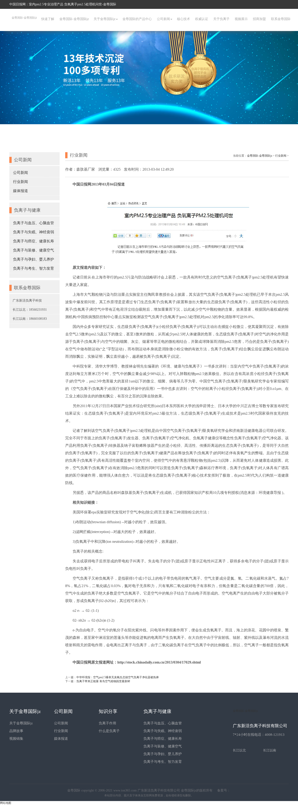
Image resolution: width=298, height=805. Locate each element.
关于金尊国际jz (104, 19)
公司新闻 (163, 19)
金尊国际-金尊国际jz (24, 17)
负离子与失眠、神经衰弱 (33, 232)
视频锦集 (16, 738)
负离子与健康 (157, 711)
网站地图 (5, 803)
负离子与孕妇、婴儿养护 (33, 259)
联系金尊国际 (281, 19)
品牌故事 (16, 731)
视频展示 (241, 19)
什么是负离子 (109, 731)
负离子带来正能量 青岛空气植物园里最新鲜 (103, 681)
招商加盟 (259, 19)
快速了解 (47, 19)
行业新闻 (20, 182)
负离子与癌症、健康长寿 (33, 241)
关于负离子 (221, 19)
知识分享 (108, 711)
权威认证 (201, 19)
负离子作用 (107, 723)
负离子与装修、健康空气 (33, 250)
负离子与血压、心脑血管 (33, 223)
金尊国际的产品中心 (137, 19)
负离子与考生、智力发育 (33, 268)
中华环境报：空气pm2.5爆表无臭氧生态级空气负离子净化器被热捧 (117, 677)
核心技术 (183, 19)
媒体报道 (20, 191)
